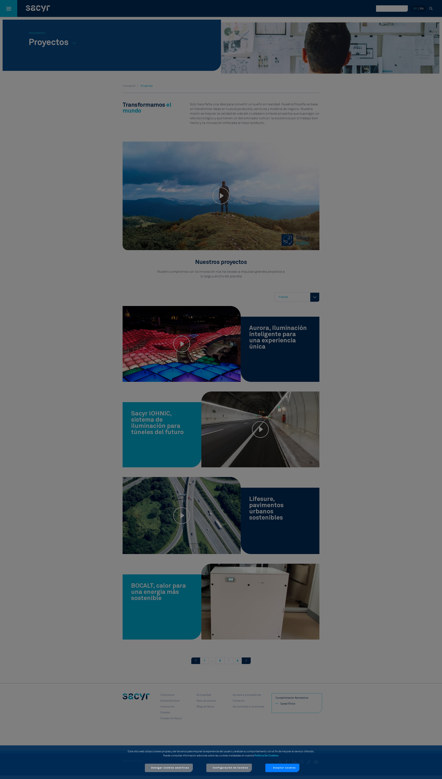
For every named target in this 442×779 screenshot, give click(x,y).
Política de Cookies (266, 755)
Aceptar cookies (284, 768)
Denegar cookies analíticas (170, 768)
